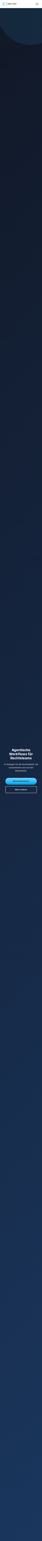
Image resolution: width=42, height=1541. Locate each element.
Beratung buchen (21, 781)
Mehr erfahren (21, 789)
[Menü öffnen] (37, 4)
